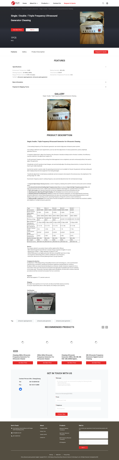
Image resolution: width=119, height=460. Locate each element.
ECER (97, 457)
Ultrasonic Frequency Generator (30, 8)
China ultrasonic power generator (28, 457)
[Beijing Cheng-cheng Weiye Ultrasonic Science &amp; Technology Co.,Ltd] (15, 3)
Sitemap (51, 454)
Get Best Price (17, 30)
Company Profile (43, 428)
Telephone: (59, 405)
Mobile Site (58, 454)
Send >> (83, 447)
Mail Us (32, 30)
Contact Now (61, 414)
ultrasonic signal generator (25, 321)
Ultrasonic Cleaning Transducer (64, 429)
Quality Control (43, 434)
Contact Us (42, 437)
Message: (58, 378)
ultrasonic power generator (63, 321)
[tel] (25, 389)
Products (18, 8)
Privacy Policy (67, 454)
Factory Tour (43, 431)
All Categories (63, 442)
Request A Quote (101, 52)
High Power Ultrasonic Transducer (64, 434)
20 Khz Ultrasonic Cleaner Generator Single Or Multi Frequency (94, 357)
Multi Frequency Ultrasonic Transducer (65, 438)
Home (12, 8)
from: (57, 397)
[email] (20, 389)
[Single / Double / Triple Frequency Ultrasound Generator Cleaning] (92, 27)
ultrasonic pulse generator (44, 321)
